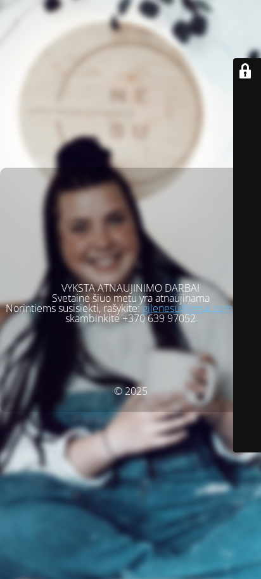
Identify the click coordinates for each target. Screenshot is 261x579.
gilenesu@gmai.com (187, 308)
